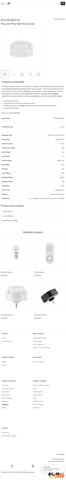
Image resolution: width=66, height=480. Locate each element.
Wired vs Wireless (38, 344)
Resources (5, 404)
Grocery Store (6, 395)
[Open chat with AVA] (59, 475)
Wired (35, 388)
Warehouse (5, 401)
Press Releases (6, 341)
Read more (4, 275)
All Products (5, 432)
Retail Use (36, 407)
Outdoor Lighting (38, 391)
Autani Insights (37, 341)
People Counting (38, 401)
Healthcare (5, 385)
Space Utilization (38, 404)
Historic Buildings (7, 398)
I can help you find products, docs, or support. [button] (53, 468)
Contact (4, 361)
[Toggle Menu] (63, 3)
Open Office (5, 391)
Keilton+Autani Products (9, 436)
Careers (4, 338)
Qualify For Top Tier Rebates (41, 347)
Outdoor (4, 407)
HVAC (35, 398)
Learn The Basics (38, 361)
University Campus (7, 388)
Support (4, 365)
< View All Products (59, 19)
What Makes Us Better (40, 338)
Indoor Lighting (37, 395)
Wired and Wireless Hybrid (41, 385)
